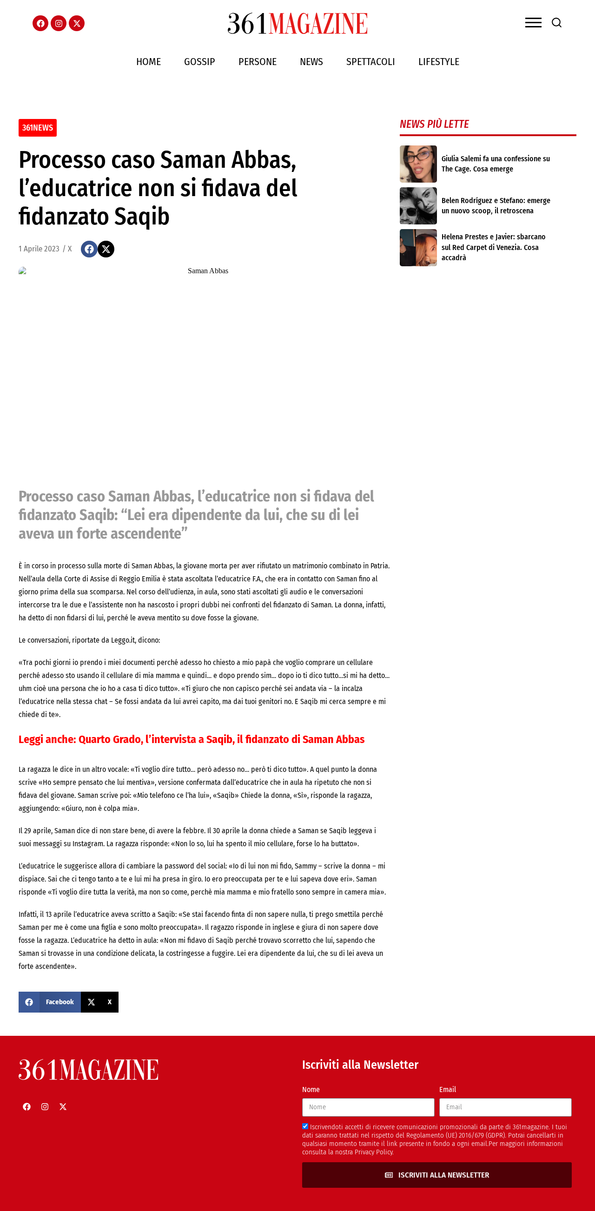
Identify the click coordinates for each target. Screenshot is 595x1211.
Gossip (199, 61)
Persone (257, 61)
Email (447, 1089)
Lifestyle (438, 61)
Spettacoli (370, 61)
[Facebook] (40, 23)
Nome (311, 1089)
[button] (89, 249)
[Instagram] (58, 23)
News (311, 61)
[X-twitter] (77, 23)
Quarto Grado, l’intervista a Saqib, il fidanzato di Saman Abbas (222, 739)
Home (148, 61)
